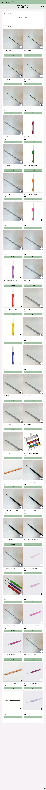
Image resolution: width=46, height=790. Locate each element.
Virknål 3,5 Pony (7, 223)
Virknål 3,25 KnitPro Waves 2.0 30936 (31, 712)
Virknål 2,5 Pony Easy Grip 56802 (30, 165)
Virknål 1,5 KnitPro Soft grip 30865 (31, 539)
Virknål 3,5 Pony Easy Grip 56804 (30, 223)
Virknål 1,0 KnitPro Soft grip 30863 (31, 510)
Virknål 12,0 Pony (27, 424)
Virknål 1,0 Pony (7, 79)
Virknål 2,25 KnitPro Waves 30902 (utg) (12, 597)
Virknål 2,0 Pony (7, 136)
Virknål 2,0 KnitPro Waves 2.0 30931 (31, 568)
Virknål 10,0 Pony (7, 424)
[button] (39, 6)
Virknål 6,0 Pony (27, 338)
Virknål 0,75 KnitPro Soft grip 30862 (11, 510)
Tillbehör (6, 13)
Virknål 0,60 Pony (7, 50)
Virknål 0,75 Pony (27, 50)
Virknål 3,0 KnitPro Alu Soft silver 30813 (12, 712)
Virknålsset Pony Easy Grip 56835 (31, 453)
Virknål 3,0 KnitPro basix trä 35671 (11, 683)
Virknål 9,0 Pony (27, 395)
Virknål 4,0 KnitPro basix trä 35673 (11, 482)
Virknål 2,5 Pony (7, 165)
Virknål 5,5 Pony (27, 309)
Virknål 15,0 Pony (7, 453)
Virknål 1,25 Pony (27, 79)
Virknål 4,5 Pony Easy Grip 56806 (10, 280)
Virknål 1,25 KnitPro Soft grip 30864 (11, 539)
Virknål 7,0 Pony (27, 366)
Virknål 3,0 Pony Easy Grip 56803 (30, 194)
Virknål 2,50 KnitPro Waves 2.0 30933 (31, 625)
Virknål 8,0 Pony (7, 395)
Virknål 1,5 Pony (7, 108)
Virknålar (10, 13)
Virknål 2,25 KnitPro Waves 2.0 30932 (31, 597)
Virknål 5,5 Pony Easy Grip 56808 (10, 338)
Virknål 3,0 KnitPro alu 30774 (30, 654)
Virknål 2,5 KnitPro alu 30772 (9, 625)
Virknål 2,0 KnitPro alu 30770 (9, 568)
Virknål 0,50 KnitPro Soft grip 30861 (31, 482)
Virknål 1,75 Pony (27, 108)
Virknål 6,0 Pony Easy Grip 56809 (10, 366)
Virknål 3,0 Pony (7, 194)
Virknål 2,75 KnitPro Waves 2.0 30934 (11, 654)
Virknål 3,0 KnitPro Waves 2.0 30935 (31, 683)
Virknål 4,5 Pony (27, 251)
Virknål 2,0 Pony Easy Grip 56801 (30, 136)
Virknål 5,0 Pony (27, 280)
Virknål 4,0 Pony (7, 251)
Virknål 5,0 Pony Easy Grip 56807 (10, 309)
